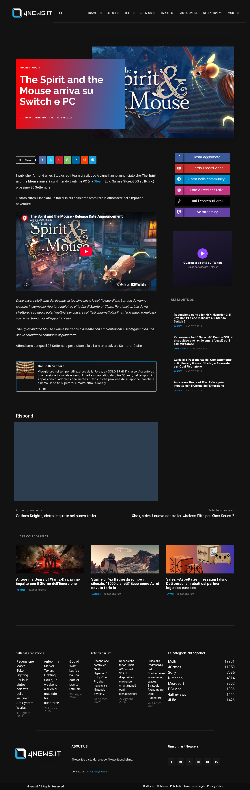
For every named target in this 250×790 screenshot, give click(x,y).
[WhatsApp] (67, 160)
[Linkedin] (76, 160)
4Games (25, 67)
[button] (67, 13)
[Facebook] (42, 160)
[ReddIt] (84, 160)
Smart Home (181, 348)
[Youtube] (207, 761)
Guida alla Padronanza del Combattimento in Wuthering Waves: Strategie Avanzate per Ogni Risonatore (203, 363)
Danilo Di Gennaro (34, 117)
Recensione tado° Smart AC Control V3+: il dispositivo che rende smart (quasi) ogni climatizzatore (203, 340)
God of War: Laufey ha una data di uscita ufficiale (75, 675)
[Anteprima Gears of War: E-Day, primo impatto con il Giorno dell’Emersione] (50, 559)
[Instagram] (44, 388)
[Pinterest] (59, 160)
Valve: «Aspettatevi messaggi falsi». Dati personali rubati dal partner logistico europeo (196, 583)
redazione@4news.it (97, 771)
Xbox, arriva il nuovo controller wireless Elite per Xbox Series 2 (183, 516)
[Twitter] (50, 160)
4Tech (170, 594)
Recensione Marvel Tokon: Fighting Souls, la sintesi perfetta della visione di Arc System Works (25, 684)
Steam (99, 181)
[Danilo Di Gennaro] (25, 376)
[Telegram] (92, 160)
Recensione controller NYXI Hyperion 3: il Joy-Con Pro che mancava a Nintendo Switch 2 (202, 318)
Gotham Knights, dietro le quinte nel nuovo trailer (56, 516)
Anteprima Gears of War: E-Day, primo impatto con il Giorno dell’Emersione (200, 384)
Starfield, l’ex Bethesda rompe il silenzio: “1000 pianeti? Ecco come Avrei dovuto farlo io (125, 583)
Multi (36, 67)
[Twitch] (216, 761)
